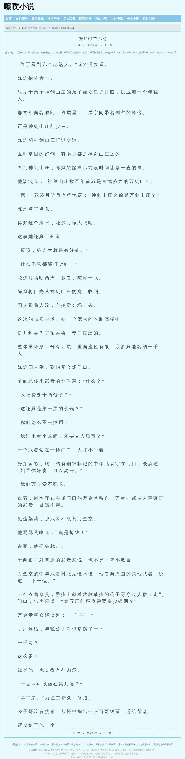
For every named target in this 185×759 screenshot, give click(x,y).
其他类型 (117, 18)
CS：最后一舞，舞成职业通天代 (132, 52)
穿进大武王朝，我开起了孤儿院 (43, 28)
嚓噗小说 (19, 6)
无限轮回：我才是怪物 (28, 52)
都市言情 (53, 18)
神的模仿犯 (45, 52)
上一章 (77, 45)
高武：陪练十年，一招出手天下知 (166, 52)
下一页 (108, 45)
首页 (9, 18)
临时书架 (149, 18)
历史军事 (69, 18)
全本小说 (133, 18)
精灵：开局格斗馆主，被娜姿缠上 (99, 52)
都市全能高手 (30, 744)
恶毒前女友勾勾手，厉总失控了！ (68, 744)
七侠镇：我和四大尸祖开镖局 (101, 744)
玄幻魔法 (22, 18)
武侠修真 (37, 18)
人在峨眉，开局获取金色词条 (67, 52)
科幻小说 (101, 18)
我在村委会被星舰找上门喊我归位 (134, 744)
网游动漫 (85, 18)
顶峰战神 (44, 744)
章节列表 (92, 45)
